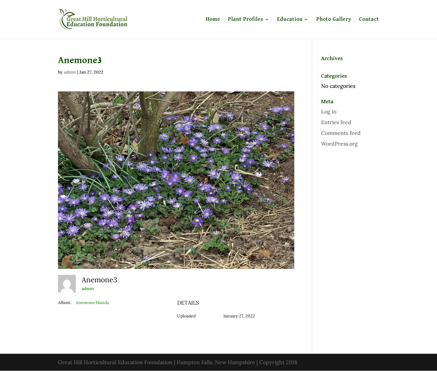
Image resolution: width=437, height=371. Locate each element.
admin (70, 72)
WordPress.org (339, 143)
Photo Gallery (333, 19)
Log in (329, 111)
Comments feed (341, 133)
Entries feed (336, 122)
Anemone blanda (92, 302)
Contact (369, 19)
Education (290, 19)
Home (213, 19)
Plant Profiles (245, 19)
